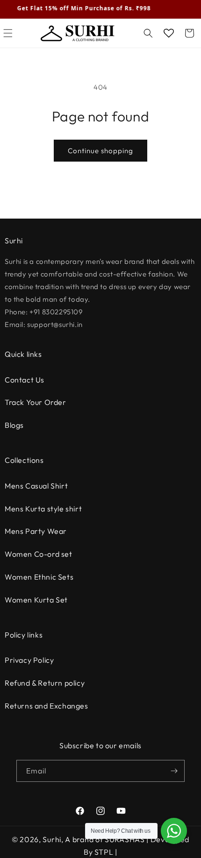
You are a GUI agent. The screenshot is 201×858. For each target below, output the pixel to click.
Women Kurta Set (36, 599)
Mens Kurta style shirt (43, 508)
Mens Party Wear (36, 531)
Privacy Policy (29, 660)
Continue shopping (100, 150)
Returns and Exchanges (46, 705)
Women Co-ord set (38, 554)
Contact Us (24, 379)
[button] (148, 33)
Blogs (14, 425)
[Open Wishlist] (168, 33)
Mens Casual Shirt (36, 485)
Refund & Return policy (45, 683)
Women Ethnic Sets (39, 576)
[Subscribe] (174, 771)
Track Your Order (35, 402)
